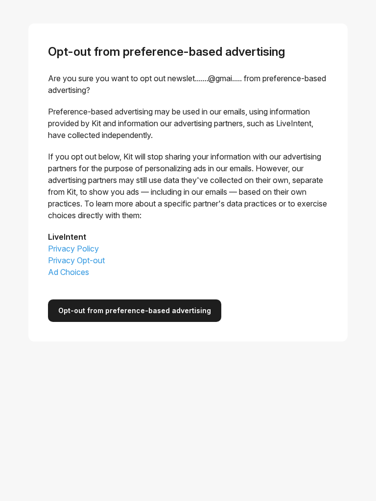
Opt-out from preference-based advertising (134, 310)
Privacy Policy (73, 248)
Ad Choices (68, 272)
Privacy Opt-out (76, 260)
